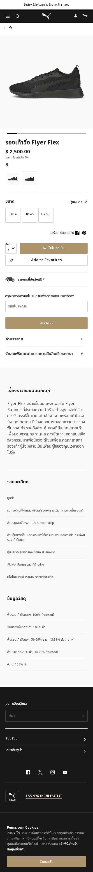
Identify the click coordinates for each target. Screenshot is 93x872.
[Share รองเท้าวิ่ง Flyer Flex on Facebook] (77, 232)
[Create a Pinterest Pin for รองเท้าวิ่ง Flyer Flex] (84, 232)
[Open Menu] (8, 16)
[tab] (12, 133)
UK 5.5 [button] (46, 214)
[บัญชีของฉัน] (75, 16)
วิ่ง (10, 28)
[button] (8, 16)
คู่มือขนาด (76, 202)
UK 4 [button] (13, 214)
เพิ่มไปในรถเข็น (54, 248)
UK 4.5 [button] (29, 214)
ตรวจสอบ (47, 323)
